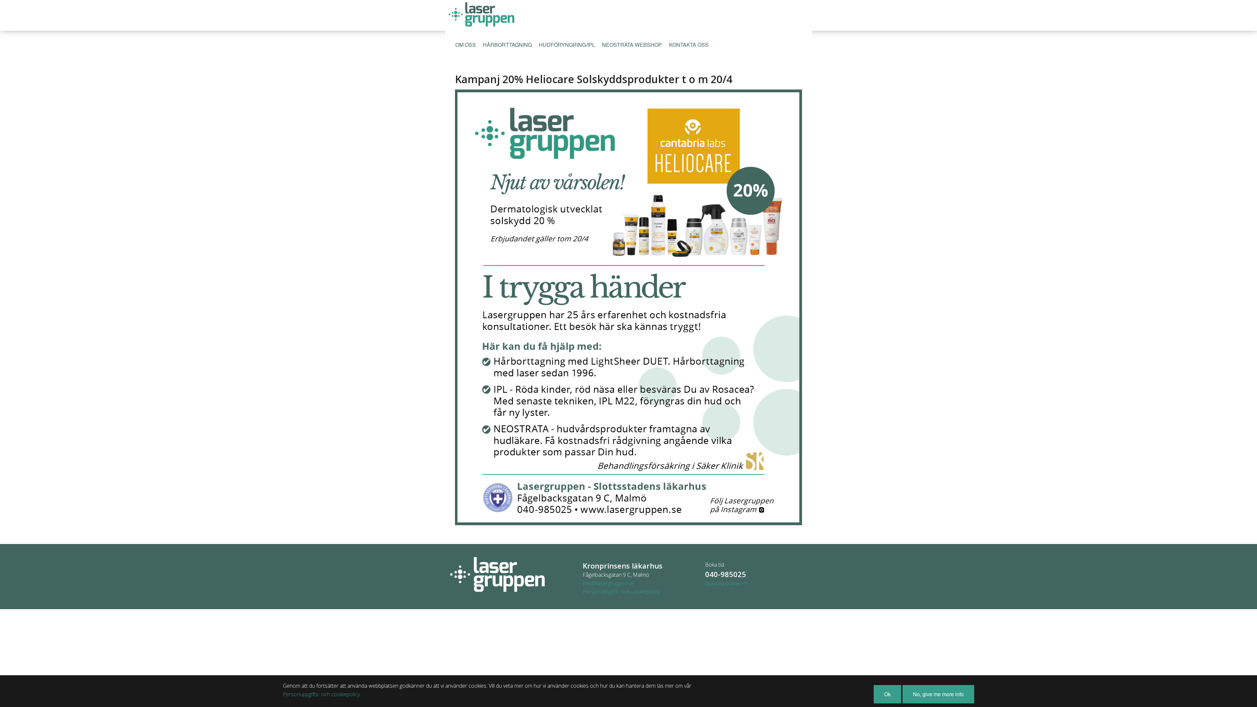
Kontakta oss (689, 44)
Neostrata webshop (632, 44)
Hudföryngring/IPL (567, 44)
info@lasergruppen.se (608, 583)
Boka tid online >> (726, 583)
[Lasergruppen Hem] (481, 14)
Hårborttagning (507, 44)
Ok (887, 694)
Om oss (465, 44)
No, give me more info (938, 694)
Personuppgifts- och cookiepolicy (621, 591)
